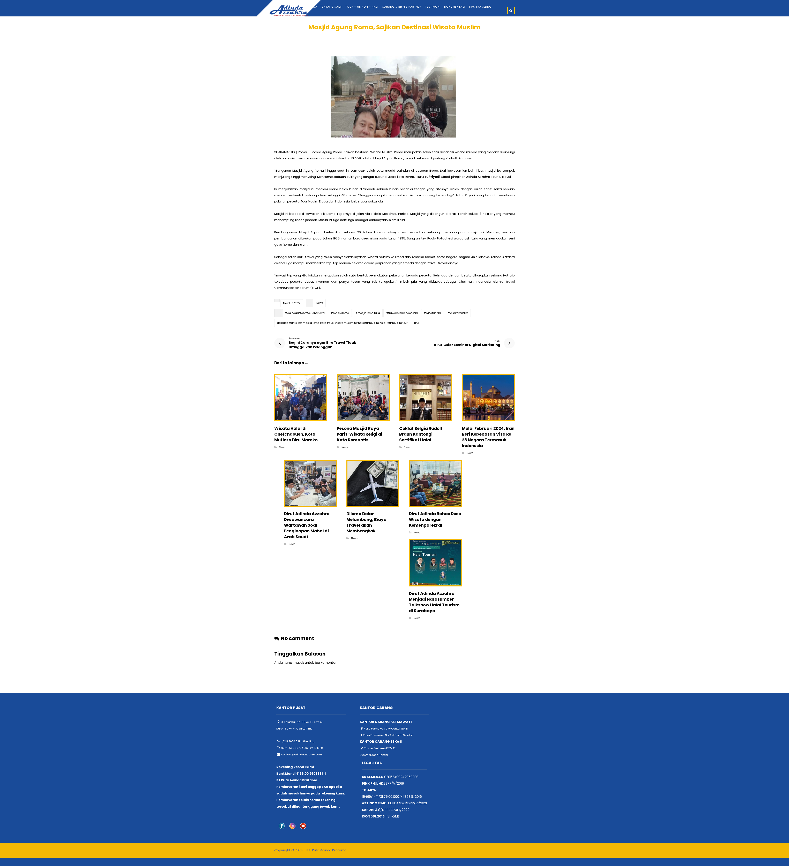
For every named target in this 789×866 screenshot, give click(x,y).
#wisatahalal (432, 313)
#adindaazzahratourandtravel (305, 313)
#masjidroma (340, 313)
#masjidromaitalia (367, 313)
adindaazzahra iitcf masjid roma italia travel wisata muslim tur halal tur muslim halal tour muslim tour (342, 323)
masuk (298, 662)
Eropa (356, 158)
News (319, 303)
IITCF (417, 323)
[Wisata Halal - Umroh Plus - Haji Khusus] (288, 10)
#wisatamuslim (458, 313)
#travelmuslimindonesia (402, 313)
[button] (511, 10)
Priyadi (434, 177)
